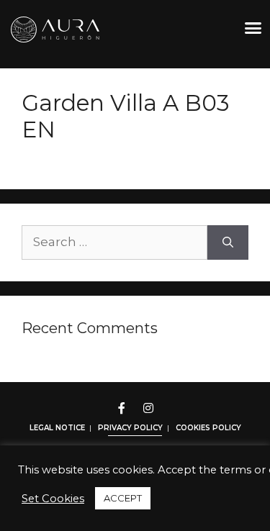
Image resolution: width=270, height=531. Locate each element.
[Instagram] (148, 407)
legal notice (57, 427)
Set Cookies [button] (53, 498)
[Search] (227, 242)
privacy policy (130, 427)
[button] (253, 28)
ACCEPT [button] (123, 498)
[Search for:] (114, 242)
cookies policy (208, 427)
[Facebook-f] (121, 407)
